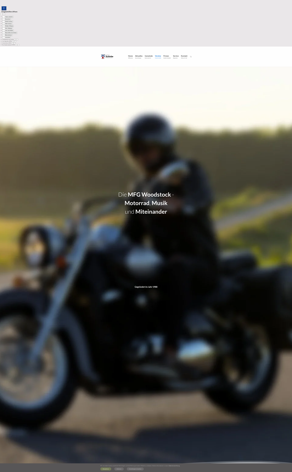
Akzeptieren (106, 469)
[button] (139, 57)
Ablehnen (119, 469)
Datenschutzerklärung (174, 465)
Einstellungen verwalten (135, 469)
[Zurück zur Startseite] (106, 57)
